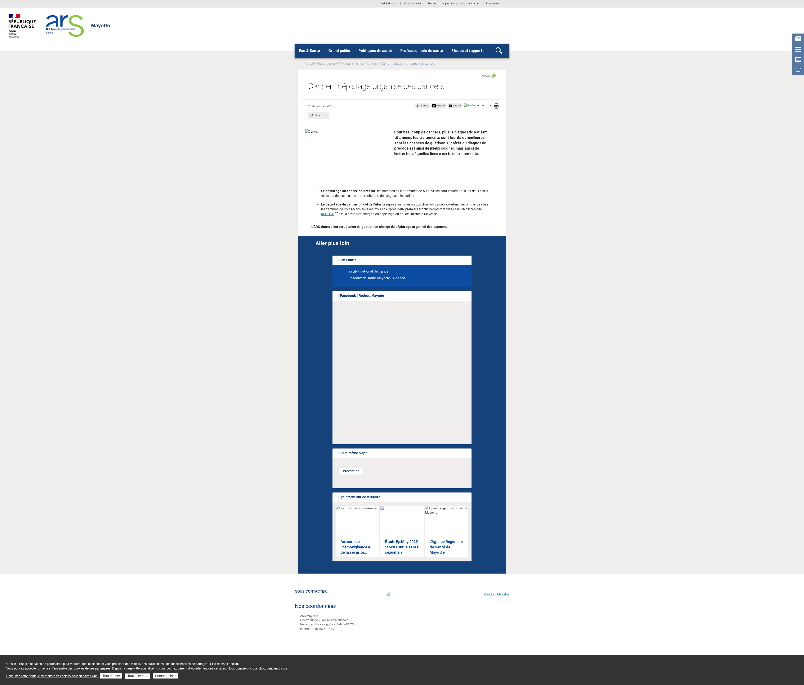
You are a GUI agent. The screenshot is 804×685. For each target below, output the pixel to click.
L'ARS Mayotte (389, 3)
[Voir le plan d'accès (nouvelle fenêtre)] (448, 621)
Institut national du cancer (369, 271)
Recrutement (493, 3)
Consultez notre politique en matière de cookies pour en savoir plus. (52, 676)
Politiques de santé (375, 50)
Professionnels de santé (421, 50)
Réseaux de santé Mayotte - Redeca (376, 278)
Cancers (372, 64)
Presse (432, 3)
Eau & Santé (309, 50)
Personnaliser (165, 676)
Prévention (351, 471)
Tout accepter (137, 676)
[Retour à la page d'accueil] (65, 25)
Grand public (339, 50)
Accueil (309, 64)
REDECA (327, 214)
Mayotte (321, 116)
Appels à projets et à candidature (460, 3)
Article (486, 76)
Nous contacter (412, 3)
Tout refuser (111, 676)
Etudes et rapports (467, 50)
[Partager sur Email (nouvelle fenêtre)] (478, 105)
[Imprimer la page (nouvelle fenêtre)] (496, 106)
